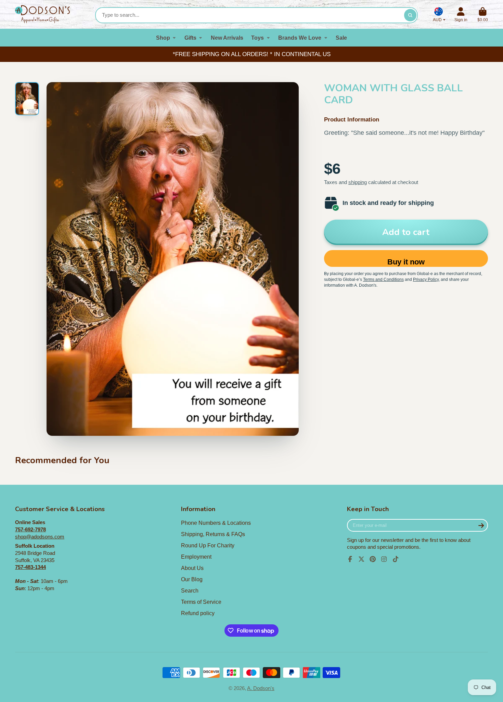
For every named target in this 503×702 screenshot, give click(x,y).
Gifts (190, 38)
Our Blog (192, 579)
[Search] (410, 15)
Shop (163, 38)
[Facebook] (350, 559)
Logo (42, 14)
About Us (192, 568)
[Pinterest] (373, 559)
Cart (482, 14)
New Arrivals (227, 38)
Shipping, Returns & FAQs (213, 534)
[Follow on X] (361, 559)
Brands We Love (299, 38)
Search (189, 590)
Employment (196, 557)
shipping (357, 182)
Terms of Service (201, 602)
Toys (257, 38)
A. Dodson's (260, 688)
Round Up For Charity (207, 545)
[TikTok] (395, 559)
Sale (341, 38)
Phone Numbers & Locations (216, 523)
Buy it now (406, 262)
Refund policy (198, 613)
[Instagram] (384, 559)
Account (460, 14)
